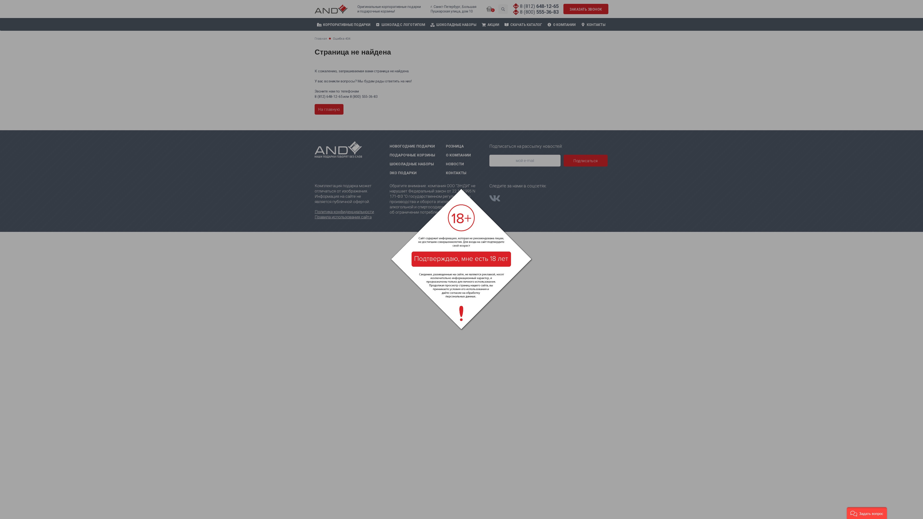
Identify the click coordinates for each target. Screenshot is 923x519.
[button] (867, 513)
